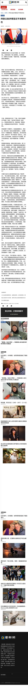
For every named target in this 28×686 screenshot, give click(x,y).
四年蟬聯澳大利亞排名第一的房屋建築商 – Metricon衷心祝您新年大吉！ (13, 607)
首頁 (2, 13)
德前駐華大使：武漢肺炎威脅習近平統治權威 (13, 539)
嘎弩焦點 (12, 9)
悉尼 (2, 322)
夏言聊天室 (4, 9)
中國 (1, 15)
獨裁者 (17, 303)
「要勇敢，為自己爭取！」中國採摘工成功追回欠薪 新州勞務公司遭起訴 (13, 379)
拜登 (15, 303)
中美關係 (10, 303)
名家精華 (20, 9)
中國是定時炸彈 (5, 303)
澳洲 (5, 322)
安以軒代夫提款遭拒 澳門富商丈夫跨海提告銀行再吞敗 (14, 444)
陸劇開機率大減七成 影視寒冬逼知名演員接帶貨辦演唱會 (14, 422)
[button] (3, 50)
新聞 (6, 13)
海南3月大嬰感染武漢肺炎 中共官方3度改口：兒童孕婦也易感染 (13, 584)
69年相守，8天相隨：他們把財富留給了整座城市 (14, 356)
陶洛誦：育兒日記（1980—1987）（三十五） (14, 402)
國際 (3, 15)
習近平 (13, 303)
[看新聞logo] (14, 3)
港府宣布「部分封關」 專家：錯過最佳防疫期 (14, 562)
